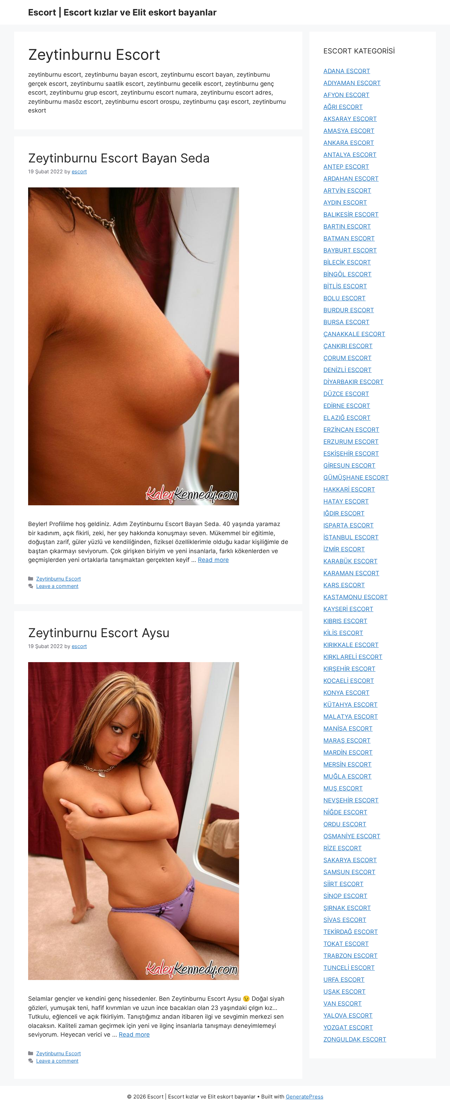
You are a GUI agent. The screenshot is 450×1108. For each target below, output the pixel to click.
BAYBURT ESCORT (350, 250)
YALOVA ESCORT (348, 1015)
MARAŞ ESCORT (347, 740)
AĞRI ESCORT (343, 106)
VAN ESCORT (342, 1003)
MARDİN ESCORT (348, 752)
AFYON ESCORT (346, 94)
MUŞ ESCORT (343, 788)
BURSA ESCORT (346, 322)
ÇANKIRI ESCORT (348, 346)
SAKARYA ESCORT (350, 860)
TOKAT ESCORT (346, 943)
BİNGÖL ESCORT (347, 274)
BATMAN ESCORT (349, 238)
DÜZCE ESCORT (346, 393)
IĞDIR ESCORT (344, 513)
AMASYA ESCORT (348, 130)
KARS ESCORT (344, 585)
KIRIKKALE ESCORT (351, 644)
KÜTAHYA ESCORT (350, 704)
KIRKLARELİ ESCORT (352, 656)
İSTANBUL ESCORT (351, 537)
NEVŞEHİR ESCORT (351, 800)
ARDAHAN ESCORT (351, 178)
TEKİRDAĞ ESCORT (350, 931)
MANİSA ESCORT (348, 728)
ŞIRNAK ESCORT (347, 907)
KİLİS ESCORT (343, 632)
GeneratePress (304, 1096)
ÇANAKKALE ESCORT (354, 334)
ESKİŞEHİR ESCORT (351, 453)
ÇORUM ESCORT (347, 357)
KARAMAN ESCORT (351, 573)
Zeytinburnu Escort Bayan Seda (119, 157)
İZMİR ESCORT (344, 549)
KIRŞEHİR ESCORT (349, 668)
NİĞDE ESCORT (345, 812)
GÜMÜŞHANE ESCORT (356, 477)
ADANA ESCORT (346, 71)
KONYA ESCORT (346, 692)
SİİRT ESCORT (343, 884)
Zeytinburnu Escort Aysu (98, 632)
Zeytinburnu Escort (58, 579)
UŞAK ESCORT (344, 991)
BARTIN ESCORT (347, 226)
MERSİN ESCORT (347, 764)
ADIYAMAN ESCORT (352, 83)
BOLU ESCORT (344, 298)
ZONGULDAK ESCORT (354, 1039)
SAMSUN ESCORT (349, 872)
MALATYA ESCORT (350, 716)
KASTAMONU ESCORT (355, 597)
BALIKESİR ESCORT (351, 214)
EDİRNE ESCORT (346, 405)
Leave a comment (57, 586)
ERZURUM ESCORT (351, 441)
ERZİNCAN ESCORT (351, 429)
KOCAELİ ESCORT (348, 680)
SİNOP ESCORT (345, 895)
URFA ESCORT (344, 979)
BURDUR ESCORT (348, 310)
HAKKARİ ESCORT (349, 489)
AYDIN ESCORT (345, 202)
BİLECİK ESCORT (347, 262)
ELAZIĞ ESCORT (347, 417)
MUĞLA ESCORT (347, 776)
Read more (213, 559)
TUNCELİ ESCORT (349, 967)
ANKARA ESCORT (348, 142)
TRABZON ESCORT (350, 955)
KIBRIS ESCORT (345, 621)
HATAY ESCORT (346, 501)
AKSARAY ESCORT (350, 118)
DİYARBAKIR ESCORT (353, 381)
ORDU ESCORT (344, 824)
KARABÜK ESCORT (350, 561)
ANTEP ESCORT (346, 166)
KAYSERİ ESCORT (348, 609)
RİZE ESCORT (342, 848)
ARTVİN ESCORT (347, 190)
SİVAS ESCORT (344, 919)
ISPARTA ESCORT (348, 525)
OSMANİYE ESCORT (351, 836)
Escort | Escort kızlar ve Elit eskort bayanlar (122, 12)
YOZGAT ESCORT (348, 1027)
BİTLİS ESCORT (345, 286)
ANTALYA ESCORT (350, 154)
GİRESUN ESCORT (349, 465)
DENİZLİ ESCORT (347, 369)
